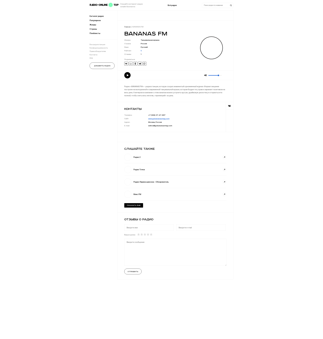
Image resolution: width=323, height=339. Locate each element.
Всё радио (172, 5)
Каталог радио (97, 16)
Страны (93, 29)
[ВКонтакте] (126, 64)
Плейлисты (95, 33)
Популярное (95, 20)
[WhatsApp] (144, 64)
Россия (144, 44)
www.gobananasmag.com (158, 119)
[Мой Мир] (131, 64)
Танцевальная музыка (150, 40)
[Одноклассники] (135, 64)
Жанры (93, 25)
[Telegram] (140, 64)
